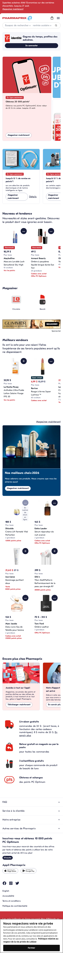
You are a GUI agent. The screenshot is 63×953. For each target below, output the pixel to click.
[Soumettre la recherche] (56, 25)
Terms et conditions (11, 901)
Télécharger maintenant (19, 704)
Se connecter (31, 45)
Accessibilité (8, 896)
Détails (33, 196)
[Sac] (52, 18)
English (5, 891)
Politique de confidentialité (14, 906)
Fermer (31, 947)
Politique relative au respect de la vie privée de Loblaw (30, 940)
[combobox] (31, 25)
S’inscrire (7, 858)
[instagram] (11, 883)
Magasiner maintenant (12, 9)
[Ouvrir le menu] (58, 18)
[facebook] (4, 883)
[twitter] (17, 883)
